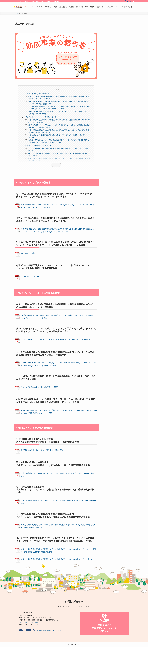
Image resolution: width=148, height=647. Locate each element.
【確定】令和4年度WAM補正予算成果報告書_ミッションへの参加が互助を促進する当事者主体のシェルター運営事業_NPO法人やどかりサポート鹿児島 (59, 364)
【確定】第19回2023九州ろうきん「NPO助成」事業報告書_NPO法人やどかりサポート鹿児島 (55, 339)
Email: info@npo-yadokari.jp (29, 622)
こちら (40, 625)
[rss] (130, 1)
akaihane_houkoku (28, 253)
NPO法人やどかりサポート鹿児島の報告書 (40, 117)
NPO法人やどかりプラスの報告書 (37, 94)
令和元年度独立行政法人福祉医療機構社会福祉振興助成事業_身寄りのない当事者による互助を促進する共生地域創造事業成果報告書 (59, 526)
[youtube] (128, 1)
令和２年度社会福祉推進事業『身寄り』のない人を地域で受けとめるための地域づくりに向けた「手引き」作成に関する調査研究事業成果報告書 (58, 550)
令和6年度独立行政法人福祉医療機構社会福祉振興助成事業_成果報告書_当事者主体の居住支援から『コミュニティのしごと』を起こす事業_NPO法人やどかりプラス (57, 230)
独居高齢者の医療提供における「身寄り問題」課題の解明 (42, 450)
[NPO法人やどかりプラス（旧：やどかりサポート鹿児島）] (20, 7)
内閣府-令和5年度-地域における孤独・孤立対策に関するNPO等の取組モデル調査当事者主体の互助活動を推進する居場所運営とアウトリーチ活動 (59, 411)
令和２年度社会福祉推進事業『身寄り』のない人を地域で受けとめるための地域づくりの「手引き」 (57, 559)
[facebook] (120, 1)
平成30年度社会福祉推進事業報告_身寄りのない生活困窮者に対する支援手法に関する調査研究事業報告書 (58, 474)
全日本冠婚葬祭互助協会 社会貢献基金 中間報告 (39, 387)
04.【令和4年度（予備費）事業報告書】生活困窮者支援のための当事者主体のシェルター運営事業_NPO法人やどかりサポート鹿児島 (57, 316)
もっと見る (56, 165)
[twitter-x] (122, 1)
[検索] (133, 1)
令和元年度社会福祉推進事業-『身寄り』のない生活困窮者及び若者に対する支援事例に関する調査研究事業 (58, 502)
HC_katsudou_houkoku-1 (30, 276)
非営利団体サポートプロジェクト (48, 630)
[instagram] (125, 1)
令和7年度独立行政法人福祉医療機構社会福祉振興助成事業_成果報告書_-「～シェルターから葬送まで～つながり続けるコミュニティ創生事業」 (58, 206)
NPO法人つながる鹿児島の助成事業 (38, 145)
